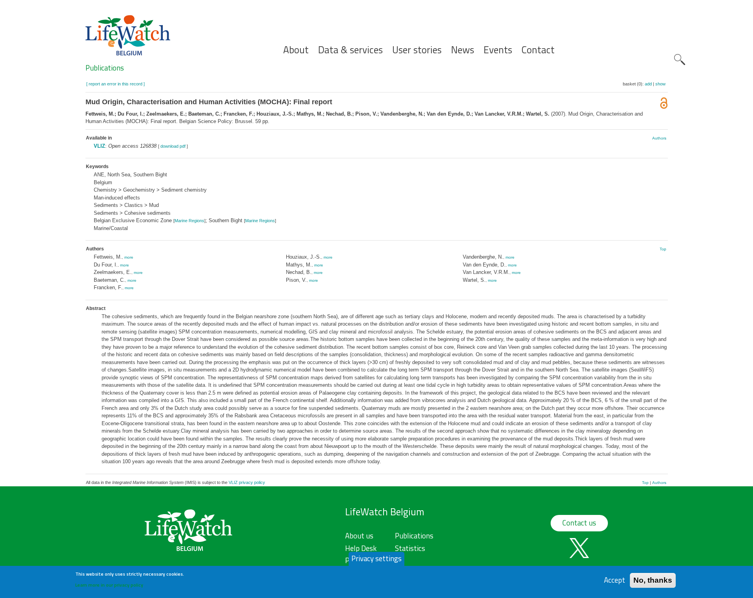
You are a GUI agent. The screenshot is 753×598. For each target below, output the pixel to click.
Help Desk (360, 548)
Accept (614, 580)
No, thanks (652, 580)
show (660, 84)
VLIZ (99, 146)
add (648, 84)
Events (498, 50)
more (128, 257)
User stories (417, 50)
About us (359, 535)
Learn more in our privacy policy (109, 584)
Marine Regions (189, 220)
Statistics (410, 548)
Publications (104, 67)
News (462, 50)
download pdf (173, 146)
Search (680, 59)
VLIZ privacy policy (247, 482)
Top (663, 249)
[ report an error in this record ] (115, 84)
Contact (538, 50)
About (296, 50)
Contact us (579, 522)
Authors (659, 138)
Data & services (350, 50)
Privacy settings (376, 558)
